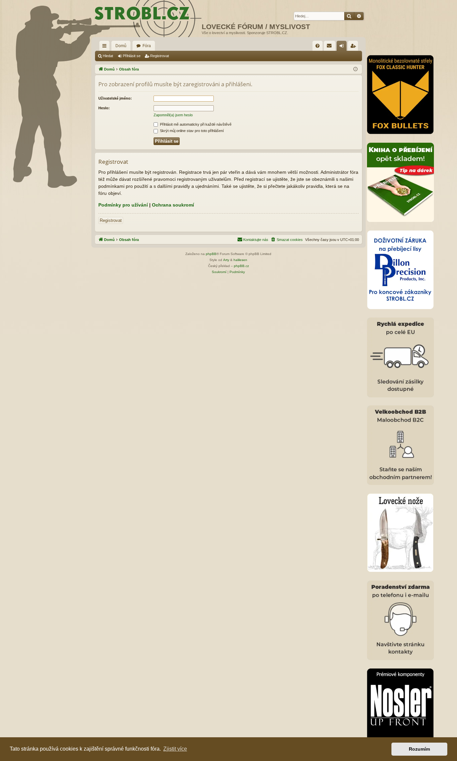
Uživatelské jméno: (115, 98)
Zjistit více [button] (175, 749)
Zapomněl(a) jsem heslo (173, 115)
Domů (120, 45)
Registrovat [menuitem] (354, 47)
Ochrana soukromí (173, 205)
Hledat (108, 56)
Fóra (147, 45)
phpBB (211, 254)
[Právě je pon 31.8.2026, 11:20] (355, 69)
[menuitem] (317, 46)
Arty (226, 260)
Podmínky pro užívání (123, 205)
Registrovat (159, 56)
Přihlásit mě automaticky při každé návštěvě (195, 124)
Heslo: (104, 108)
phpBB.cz (241, 266)
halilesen (240, 260)
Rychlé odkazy (105, 47)
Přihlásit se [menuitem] (343, 47)
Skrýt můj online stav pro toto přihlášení (191, 131)
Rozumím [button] (419, 749)
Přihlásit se (132, 56)
